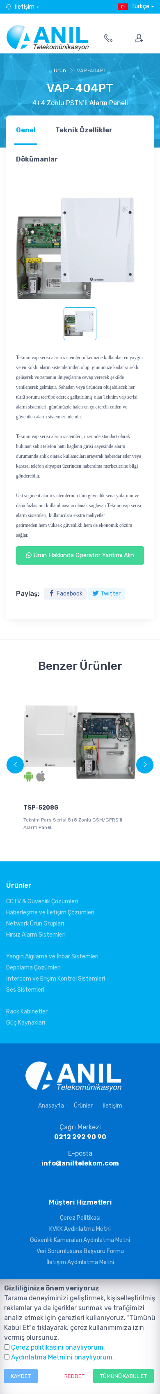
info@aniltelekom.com (80, 1163)
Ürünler (83, 1105)
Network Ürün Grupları (35, 923)
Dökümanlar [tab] (37, 159)
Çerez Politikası (80, 1217)
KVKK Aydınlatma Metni (80, 1229)
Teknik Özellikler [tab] (83, 130)
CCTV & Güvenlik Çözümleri (42, 901)
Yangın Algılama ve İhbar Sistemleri (52, 956)
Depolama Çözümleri (33, 967)
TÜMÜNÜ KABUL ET (123, 1376)
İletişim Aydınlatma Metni (80, 1262)
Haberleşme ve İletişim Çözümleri (50, 912)
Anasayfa (51, 1105)
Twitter (111, 593)
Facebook (69, 593)
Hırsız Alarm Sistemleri (36, 934)
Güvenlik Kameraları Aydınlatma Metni (80, 1240)
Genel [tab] (26, 130)
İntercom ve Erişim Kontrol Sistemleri (55, 978)
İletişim (24, 6)
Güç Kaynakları (25, 1022)
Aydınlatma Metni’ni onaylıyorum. (62, 1357)
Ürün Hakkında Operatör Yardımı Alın (83, 555)
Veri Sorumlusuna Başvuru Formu (80, 1251)
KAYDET (21, 1376)
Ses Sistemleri (25, 989)
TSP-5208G (40, 807)
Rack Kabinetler (27, 1011)
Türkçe (140, 6)
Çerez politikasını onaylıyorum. (58, 1347)
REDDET (74, 1376)
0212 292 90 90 (80, 1137)
